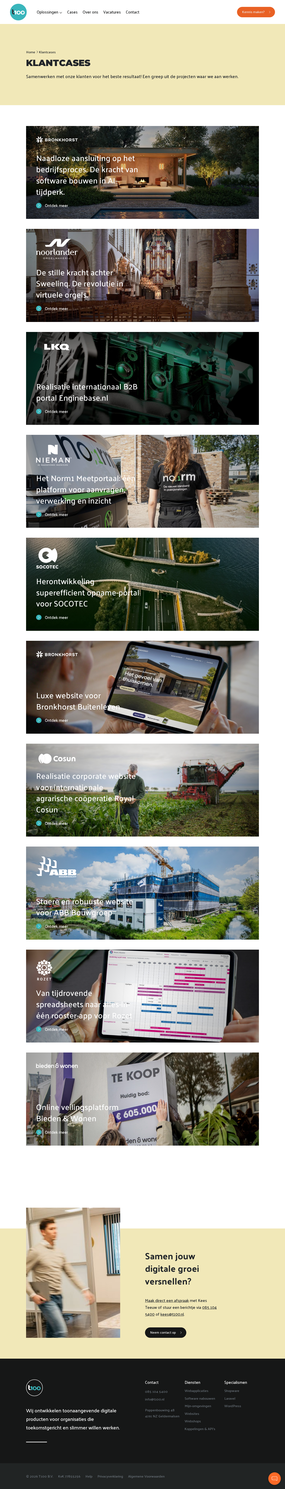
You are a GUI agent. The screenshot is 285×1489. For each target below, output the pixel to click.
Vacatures (112, 11)
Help (88, 1476)
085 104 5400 (156, 1391)
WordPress (232, 1406)
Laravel (229, 1398)
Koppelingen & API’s (200, 1428)
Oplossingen (47, 11)
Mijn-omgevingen (198, 1406)
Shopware (231, 1390)
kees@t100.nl (172, 1313)
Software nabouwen (200, 1398)
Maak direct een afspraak (167, 1300)
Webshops (193, 1421)
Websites (192, 1413)
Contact (132, 11)
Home (30, 52)
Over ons (90, 11)
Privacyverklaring (110, 1476)
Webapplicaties (196, 1390)
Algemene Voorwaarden (146, 1476)
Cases (72, 11)
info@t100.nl (154, 1399)
